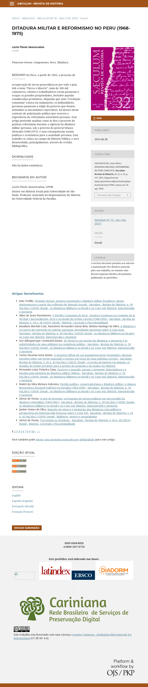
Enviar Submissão (26, 527)
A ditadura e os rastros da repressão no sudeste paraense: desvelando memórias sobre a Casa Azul (77, 327)
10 (32, 431)
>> (38, 431)
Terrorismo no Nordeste (55, 420)
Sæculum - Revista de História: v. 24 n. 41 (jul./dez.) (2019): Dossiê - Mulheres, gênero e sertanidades (76, 414)
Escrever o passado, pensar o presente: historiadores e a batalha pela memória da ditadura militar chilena (72, 371)
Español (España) (22, 501)
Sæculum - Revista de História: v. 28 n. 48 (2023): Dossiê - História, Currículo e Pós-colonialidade (77, 320)
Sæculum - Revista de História (40, 3)
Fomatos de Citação (108, 195)
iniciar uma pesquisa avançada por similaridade (65, 439)
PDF (99, 118)
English (16, 495)
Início (16, 18)
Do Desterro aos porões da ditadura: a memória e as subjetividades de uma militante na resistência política (73, 342)
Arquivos (28, 18)
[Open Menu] (12, 3)
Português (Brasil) (23, 506)
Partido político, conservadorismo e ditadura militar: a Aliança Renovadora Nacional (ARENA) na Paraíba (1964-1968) (77, 385)
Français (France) (22, 511)
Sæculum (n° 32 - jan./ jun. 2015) (57, 18)
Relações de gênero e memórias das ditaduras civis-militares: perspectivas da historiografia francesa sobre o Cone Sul (70, 411)
